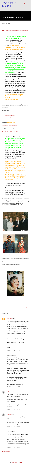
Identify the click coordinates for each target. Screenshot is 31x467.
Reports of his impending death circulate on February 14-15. (14, 117)
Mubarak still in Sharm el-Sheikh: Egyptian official (10, 131)
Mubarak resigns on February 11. (10, 115)
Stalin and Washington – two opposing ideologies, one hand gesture (15, 254)
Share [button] (25, 307)
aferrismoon (10, 318)
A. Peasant (9, 391)
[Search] (24, 3)
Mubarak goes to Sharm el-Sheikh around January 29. (13, 114)
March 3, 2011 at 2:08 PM (13, 350)
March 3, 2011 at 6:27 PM (13, 447)
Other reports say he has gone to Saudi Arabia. (9, 125)
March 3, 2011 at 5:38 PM (13, 409)
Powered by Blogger (16, 462)
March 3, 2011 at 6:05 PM (13, 426)
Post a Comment (6, 451)
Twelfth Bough (9, 4)
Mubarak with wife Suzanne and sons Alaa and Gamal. (15, 232)
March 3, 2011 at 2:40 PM (13, 387)
